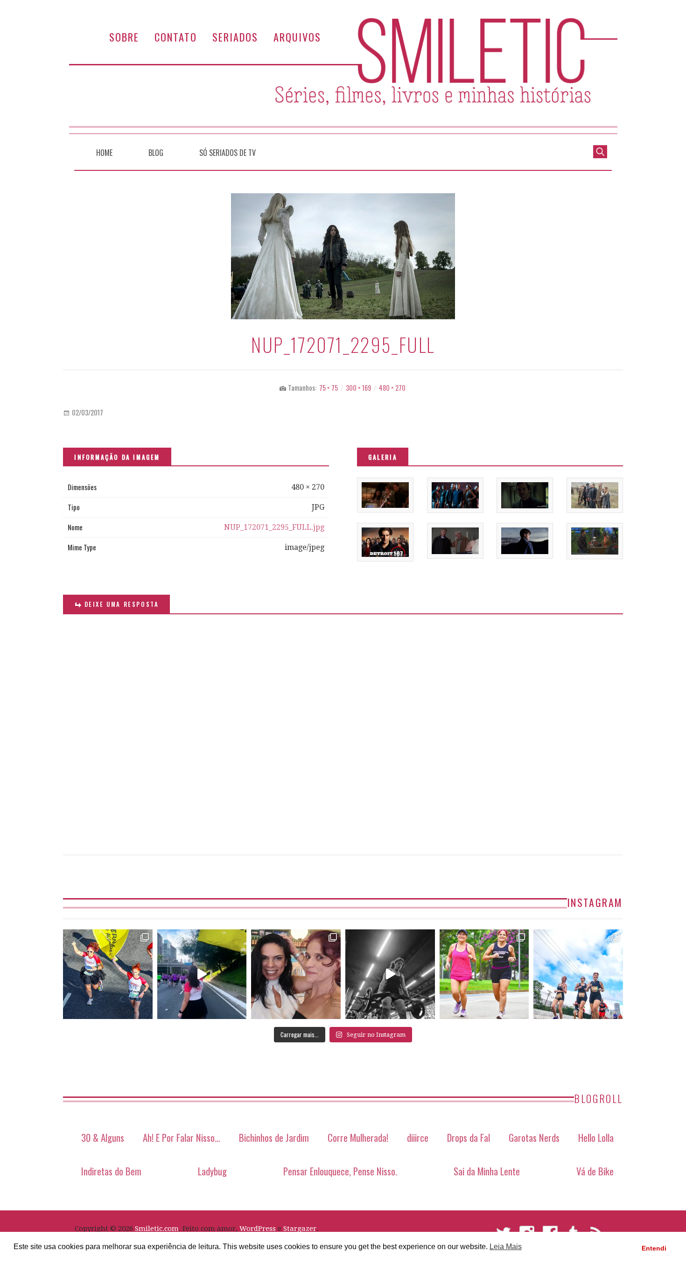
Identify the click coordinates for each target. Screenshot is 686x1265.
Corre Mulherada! (358, 1137)
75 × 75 (328, 388)
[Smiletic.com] (343, 76)
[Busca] (600, 151)
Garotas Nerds (534, 1137)
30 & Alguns (102, 1137)
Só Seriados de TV (227, 152)
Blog (155, 152)
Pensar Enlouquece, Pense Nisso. (340, 1171)
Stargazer (299, 1228)
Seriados (235, 36)
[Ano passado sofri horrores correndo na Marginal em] (578, 974)
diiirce (417, 1137)
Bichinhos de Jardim (274, 1137)
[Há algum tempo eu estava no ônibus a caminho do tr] (108, 974)
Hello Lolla (596, 1137)
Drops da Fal (468, 1137)
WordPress (257, 1228)
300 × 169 (358, 388)
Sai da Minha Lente (487, 1171)
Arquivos (297, 36)
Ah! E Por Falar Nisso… (181, 1137)
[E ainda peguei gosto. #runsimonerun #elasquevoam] (390, 974)
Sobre (124, 36)
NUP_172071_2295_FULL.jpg (274, 527)
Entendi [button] (654, 1248)
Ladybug (212, 1171)
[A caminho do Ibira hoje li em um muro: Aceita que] (484, 974)
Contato (175, 36)
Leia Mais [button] (506, 1247)
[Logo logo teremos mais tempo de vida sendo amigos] (296, 974)
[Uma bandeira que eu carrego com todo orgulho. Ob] (202, 974)
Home (104, 152)
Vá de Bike (595, 1171)
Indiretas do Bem (111, 1171)
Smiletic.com (157, 1228)
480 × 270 (392, 388)
